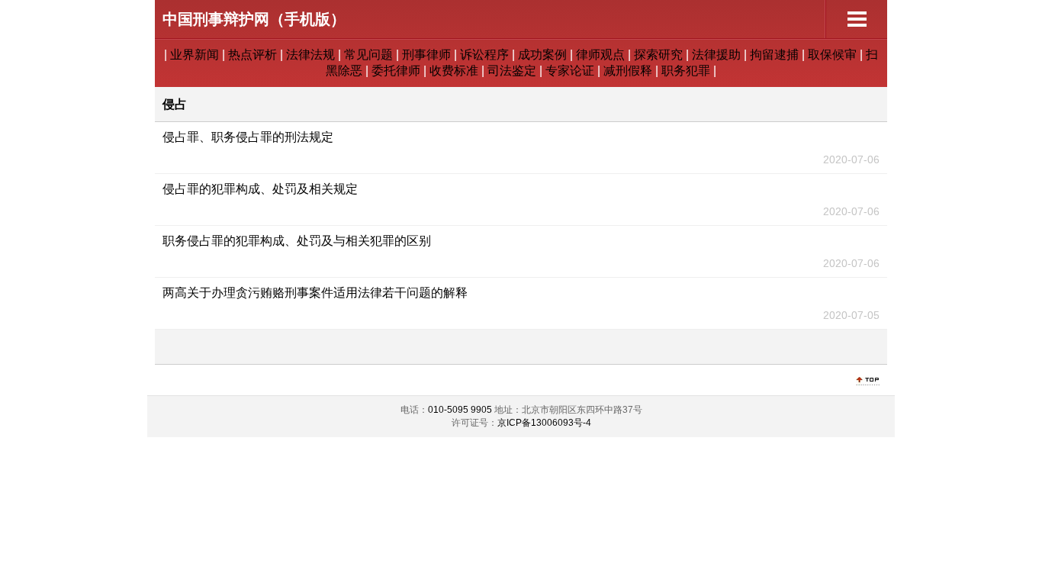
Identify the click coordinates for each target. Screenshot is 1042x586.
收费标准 (453, 70)
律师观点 (600, 54)
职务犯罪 (685, 70)
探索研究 (658, 54)
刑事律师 (426, 54)
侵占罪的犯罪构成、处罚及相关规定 (260, 188)
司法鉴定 (511, 70)
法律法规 (310, 54)
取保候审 (832, 54)
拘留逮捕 (774, 54)
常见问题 (368, 54)
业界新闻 (194, 54)
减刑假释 (627, 70)
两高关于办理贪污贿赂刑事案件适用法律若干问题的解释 (315, 292)
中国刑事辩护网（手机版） (254, 19)
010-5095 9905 (460, 409)
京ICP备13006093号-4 (544, 422)
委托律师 (395, 70)
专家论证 (569, 70)
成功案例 (542, 54)
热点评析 (252, 54)
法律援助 (716, 54)
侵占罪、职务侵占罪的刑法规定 (247, 136)
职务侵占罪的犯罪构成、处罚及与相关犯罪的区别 (296, 240)
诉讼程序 (484, 54)
